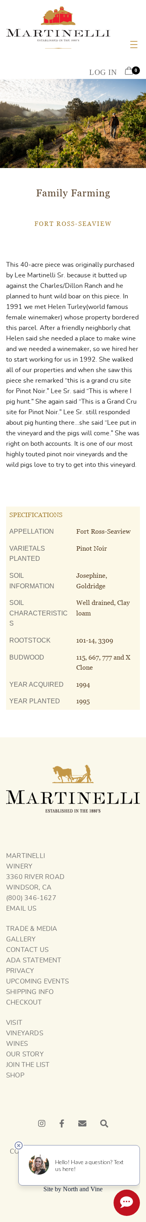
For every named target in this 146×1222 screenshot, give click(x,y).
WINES (17, 1044)
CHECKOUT (24, 1002)
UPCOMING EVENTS (37, 981)
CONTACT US (27, 950)
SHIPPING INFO (30, 992)
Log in (103, 72)
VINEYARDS (24, 1033)
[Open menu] (134, 44)
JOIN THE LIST (28, 1065)
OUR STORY (25, 1054)
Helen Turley (67, 307)
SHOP (15, 1075)
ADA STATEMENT (34, 960)
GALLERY (21, 939)
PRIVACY (20, 971)
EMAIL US (21, 908)
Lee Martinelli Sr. (40, 275)
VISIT (14, 1023)
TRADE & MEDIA (32, 929)
